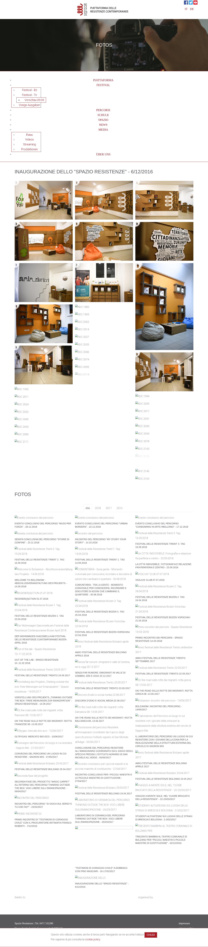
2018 (98, 508)
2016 (120, 508)
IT (186, 9)
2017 (109, 508)
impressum (184, 923)
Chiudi (151, 934)
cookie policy (92, 939)
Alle (87, 508)
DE (192, 9)
